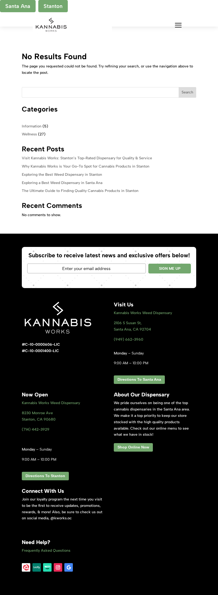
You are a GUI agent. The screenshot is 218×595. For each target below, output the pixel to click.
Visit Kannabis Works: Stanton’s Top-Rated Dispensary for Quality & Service (87, 158)
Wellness (29, 134)
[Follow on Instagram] (58, 567)
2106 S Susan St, (128, 323)
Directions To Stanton (45, 476)
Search (187, 92)
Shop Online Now (133, 447)
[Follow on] (26, 567)
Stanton (53, 6)
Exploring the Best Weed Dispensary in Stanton (62, 174)
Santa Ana (17, 6)
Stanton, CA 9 (39, 419)
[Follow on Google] (68, 567)
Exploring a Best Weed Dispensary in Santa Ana (62, 183)
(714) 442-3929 (35, 429)
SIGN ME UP (170, 268)
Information (31, 126)
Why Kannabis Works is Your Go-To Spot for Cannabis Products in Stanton (85, 166)
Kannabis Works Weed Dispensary (143, 313)
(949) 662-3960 (128, 339)
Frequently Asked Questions (46, 550)
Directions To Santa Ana (139, 379)
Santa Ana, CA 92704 (132, 329)
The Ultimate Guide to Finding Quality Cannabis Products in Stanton (80, 191)
